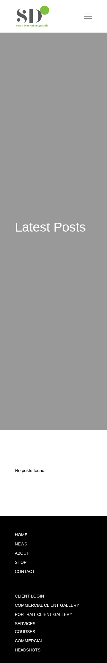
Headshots (27, 650)
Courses (25, 632)
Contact (25, 571)
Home (21, 535)
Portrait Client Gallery (43, 614)
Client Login (29, 596)
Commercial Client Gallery (47, 605)
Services (25, 624)
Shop (20, 562)
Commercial (29, 641)
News (21, 544)
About (22, 553)
